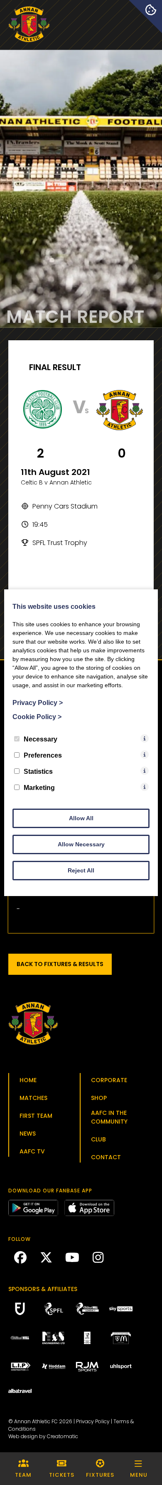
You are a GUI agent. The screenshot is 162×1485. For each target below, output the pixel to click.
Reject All (81, 870)
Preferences (43, 755)
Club (98, 1139)
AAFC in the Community (109, 1117)
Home (28, 1080)
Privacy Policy (93, 1421)
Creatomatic (62, 1436)
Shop (99, 1098)
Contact (106, 1157)
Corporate (109, 1080)
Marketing (39, 787)
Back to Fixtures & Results (60, 964)
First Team (36, 1116)
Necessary (40, 739)
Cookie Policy (36, 716)
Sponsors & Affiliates (42, 1289)
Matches (33, 1098)
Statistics (38, 771)
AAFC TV (32, 1151)
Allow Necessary (81, 844)
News (28, 1133)
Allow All (81, 818)
